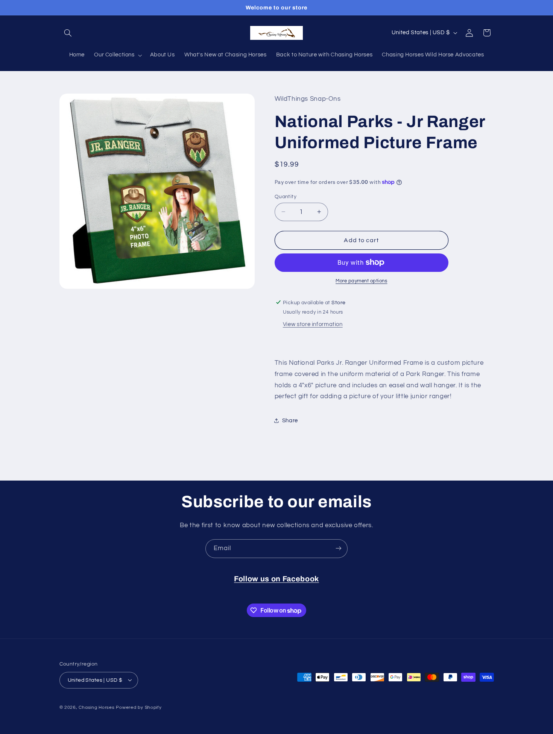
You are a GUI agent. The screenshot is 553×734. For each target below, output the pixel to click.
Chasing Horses (97, 707)
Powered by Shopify (138, 707)
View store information (313, 324)
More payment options (361, 281)
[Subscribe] (338, 548)
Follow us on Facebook (276, 579)
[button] (68, 32)
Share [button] (290, 420)
